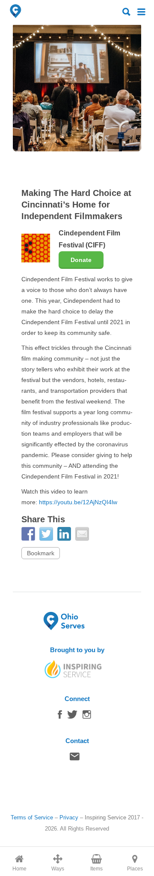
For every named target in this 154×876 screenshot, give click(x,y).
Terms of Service (32, 817)
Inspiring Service (105, 817)
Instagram (87, 716)
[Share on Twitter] (46, 534)
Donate (81, 259)
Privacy (68, 817)
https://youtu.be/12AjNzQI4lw (78, 502)
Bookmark (40, 553)
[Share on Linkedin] (64, 534)
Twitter (72, 716)
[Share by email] (82, 534)
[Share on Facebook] (28, 534)
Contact (75, 758)
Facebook (60, 716)
